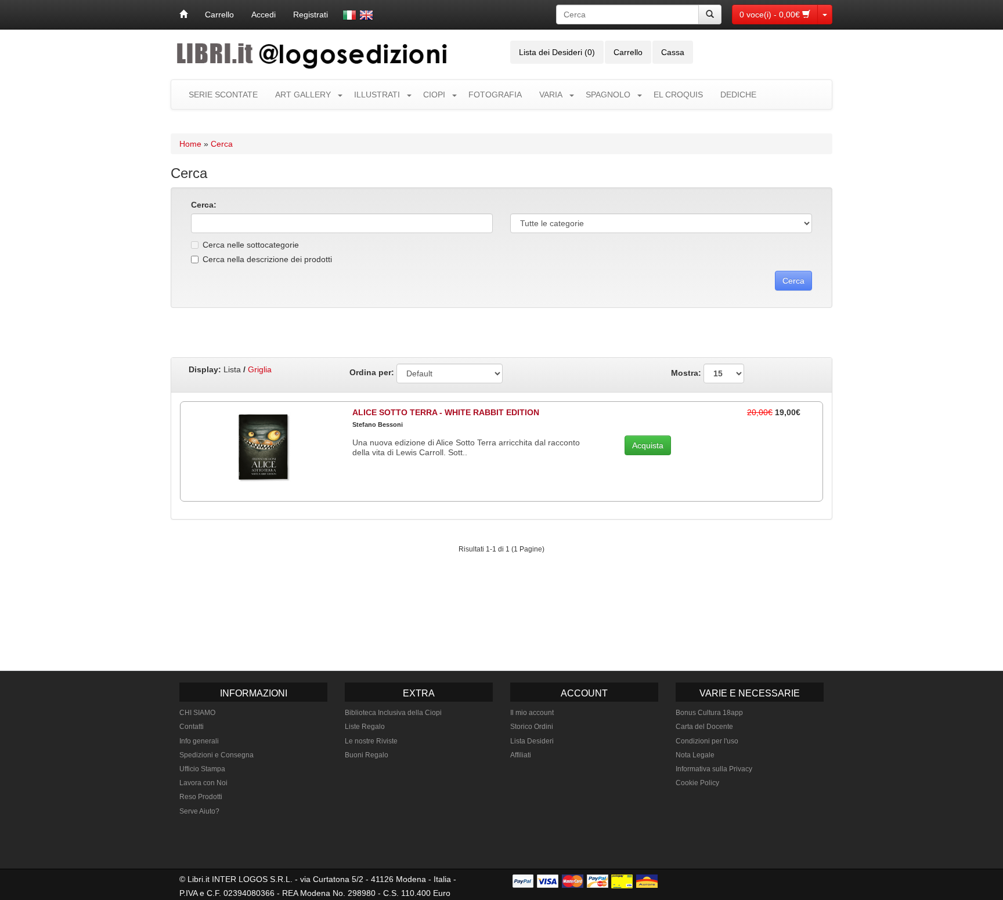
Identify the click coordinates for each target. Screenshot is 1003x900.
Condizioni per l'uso (707, 741)
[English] (366, 15)
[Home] (183, 14)
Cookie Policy (697, 783)
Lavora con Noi (203, 783)
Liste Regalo (365, 727)
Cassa (672, 52)
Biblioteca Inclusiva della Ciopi (393, 713)
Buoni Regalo (366, 755)
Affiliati (520, 755)
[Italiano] (349, 15)
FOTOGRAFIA (495, 94)
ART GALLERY (303, 94)
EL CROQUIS (678, 94)
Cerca (222, 143)
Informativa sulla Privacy (714, 769)
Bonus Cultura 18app (709, 713)
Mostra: (687, 372)
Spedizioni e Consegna (216, 755)
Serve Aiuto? (199, 811)
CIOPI (434, 94)
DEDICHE (738, 94)
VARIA (550, 94)
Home (190, 143)
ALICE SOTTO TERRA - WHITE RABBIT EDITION (445, 412)
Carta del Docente (704, 727)
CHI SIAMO (197, 713)
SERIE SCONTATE (223, 94)
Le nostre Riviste (371, 741)
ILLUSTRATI (377, 94)
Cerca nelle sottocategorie (251, 244)
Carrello (219, 14)
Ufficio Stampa (202, 769)
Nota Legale (695, 755)
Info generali (199, 741)
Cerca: (204, 204)
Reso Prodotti (200, 797)
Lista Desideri (532, 741)
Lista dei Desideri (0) (557, 52)
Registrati (310, 14)
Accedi (263, 14)
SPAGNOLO (608, 94)
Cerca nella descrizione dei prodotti (267, 259)
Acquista (647, 445)
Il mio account (532, 713)
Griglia (260, 369)
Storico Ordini (531, 727)
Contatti (191, 727)
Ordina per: (371, 372)
